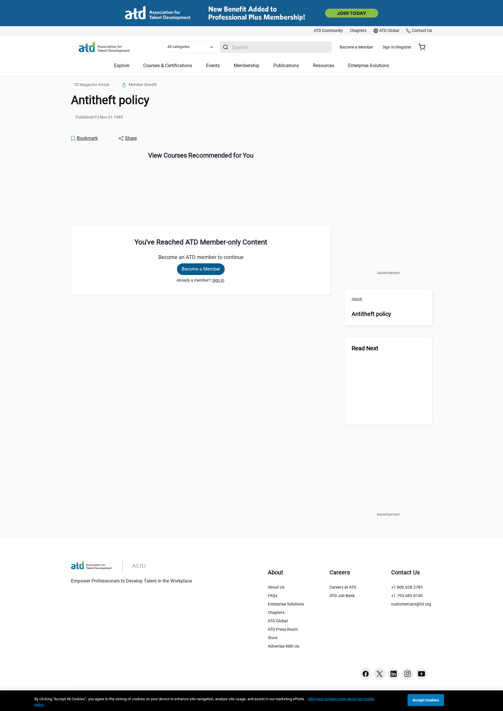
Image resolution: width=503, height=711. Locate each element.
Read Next (365, 348)
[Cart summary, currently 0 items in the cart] (424, 47)
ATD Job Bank (342, 595)
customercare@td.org (411, 604)
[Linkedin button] (393, 674)
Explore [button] (121, 65)
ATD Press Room (283, 629)
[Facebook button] (365, 674)
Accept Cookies (425, 700)
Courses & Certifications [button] (167, 65)
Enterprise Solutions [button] (368, 65)
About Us (276, 587)
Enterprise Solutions (286, 604)
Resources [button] (323, 65)
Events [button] (213, 65)
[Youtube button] (421, 674)
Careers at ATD (343, 587)
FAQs (272, 595)
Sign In (218, 280)
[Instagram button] (407, 674)
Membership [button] (246, 65)
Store (272, 637)
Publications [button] (286, 65)
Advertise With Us (283, 646)
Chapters (276, 612)
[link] (328, 30)
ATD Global (278, 621)
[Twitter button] (379, 674)
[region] (251, 700)
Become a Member (356, 47)
